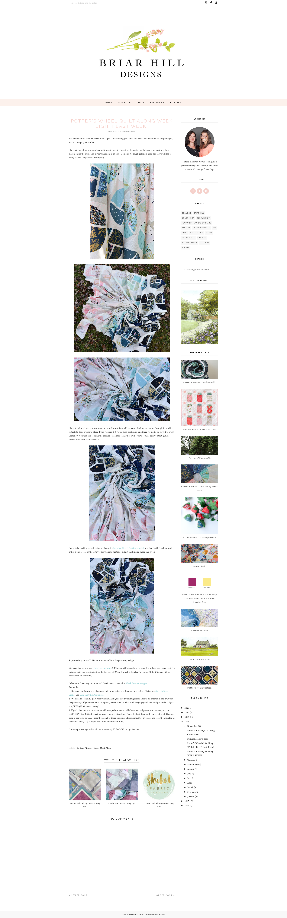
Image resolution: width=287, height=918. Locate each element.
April (189, 782)
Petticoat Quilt (199, 631)
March (190, 787)
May (189, 778)
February (191, 792)
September (192, 764)
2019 (186, 717)
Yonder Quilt (200, 566)
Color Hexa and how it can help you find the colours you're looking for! (199, 598)
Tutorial (204, 243)
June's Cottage (202, 223)
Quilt (185, 233)
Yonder (186, 248)
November (192, 726)
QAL (95, 748)
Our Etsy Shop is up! (199, 659)
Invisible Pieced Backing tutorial (128, 548)
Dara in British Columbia (91, 694)
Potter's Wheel (84, 748)
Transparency (189, 243)
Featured (187, 223)
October (191, 760)
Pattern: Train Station (199, 688)
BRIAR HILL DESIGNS (136, 914)
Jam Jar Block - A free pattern (199, 429)
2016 (186, 805)
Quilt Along (105, 748)
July (189, 773)
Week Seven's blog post (137, 683)
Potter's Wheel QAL (200, 458)
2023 (186, 707)
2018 (186, 721)
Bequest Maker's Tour (197, 738)
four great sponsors (103, 668)
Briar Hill (199, 213)
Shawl (209, 233)
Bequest (186, 213)
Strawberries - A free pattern (199, 537)
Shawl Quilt (188, 238)
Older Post (164, 895)
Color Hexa (188, 218)
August (190, 769)
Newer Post (79, 895)
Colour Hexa (203, 218)
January (190, 796)
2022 (186, 712)
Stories (201, 238)
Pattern (186, 228)
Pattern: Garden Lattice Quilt (199, 382)
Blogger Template (159, 914)
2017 (186, 801)
